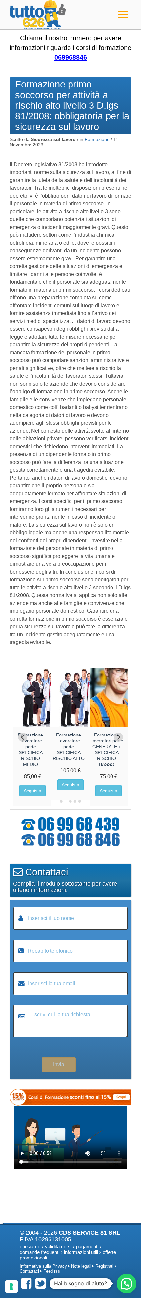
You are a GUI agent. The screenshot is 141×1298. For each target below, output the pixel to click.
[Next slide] (118, 737)
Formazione (97, 139)
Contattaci (29, 1271)
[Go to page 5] (79, 801)
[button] (126, 1283)
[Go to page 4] (75, 801)
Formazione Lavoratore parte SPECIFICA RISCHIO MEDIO (30, 749)
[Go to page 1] (61, 801)
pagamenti (87, 1246)
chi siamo (30, 1246)
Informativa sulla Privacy (43, 1266)
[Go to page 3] (70, 801)
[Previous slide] (22, 737)
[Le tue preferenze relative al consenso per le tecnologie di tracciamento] (11, 1286)
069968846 (70, 57)
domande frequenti (39, 1252)
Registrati (104, 1266)
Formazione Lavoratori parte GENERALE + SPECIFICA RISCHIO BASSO (106, 749)
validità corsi (58, 1246)
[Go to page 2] (66, 801)
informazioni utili (81, 1252)
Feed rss (51, 1271)
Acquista (32, 790)
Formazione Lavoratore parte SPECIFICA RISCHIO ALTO (69, 746)
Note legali (81, 1266)
